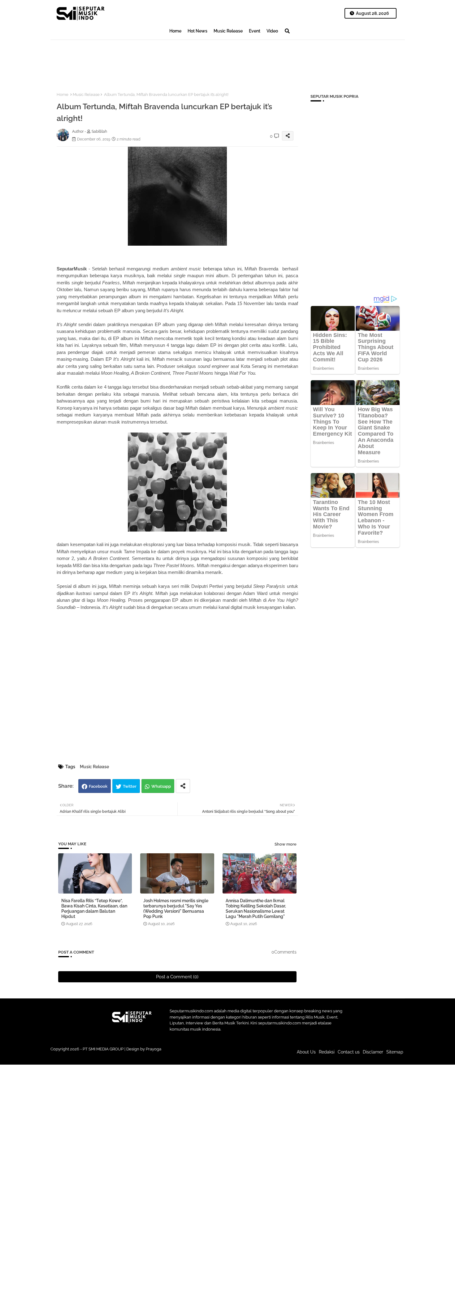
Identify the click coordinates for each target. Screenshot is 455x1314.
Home (175, 30)
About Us (306, 1051)
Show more (286, 844)
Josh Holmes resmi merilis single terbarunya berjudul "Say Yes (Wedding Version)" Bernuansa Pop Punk (175, 908)
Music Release (228, 30)
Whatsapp (161, 786)
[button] (287, 31)
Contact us (349, 1051)
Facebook (98, 786)
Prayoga (153, 1049)
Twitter (129, 786)
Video (272, 30)
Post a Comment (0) (177, 977)
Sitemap (394, 1051)
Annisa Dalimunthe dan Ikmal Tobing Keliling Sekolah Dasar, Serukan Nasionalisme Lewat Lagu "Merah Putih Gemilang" (256, 908)
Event (254, 30)
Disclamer (373, 1051)
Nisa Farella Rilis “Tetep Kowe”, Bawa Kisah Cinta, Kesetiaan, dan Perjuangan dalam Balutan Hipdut (94, 908)
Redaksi (327, 1051)
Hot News (197, 30)
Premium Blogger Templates (186, 1055)
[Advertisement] (163, 61)
